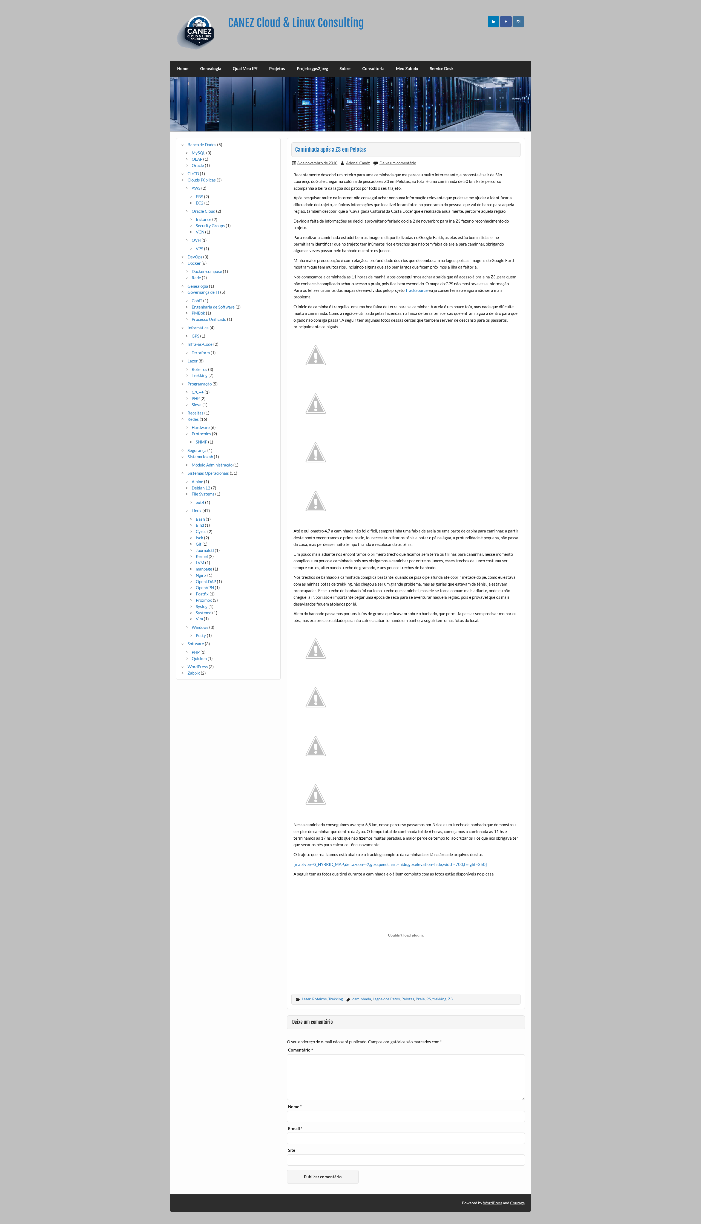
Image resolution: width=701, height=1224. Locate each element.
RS (428, 999)
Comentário (300, 1050)
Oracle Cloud (203, 211)
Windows (200, 627)
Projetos (277, 68)
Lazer (306, 999)
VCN (200, 231)
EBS (199, 196)
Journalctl (205, 550)
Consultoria (373, 68)
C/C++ (198, 392)
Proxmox (204, 600)
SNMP (201, 441)
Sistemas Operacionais (208, 473)
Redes (193, 419)
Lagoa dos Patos (386, 999)
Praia (420, 999)
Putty (201, 635)
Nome (295, 1107)
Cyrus (201, 531)
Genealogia (210, 68)
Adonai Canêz (358, 162)
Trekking (335, 999)
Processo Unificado (209, 319)
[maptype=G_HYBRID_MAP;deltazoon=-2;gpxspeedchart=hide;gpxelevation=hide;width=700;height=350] (390, 864)
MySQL (198, 152)
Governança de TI (203, 292)
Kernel (202, 556)
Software (196, 643)
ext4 (200, 502)
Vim (199, 618)
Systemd (203, 612)
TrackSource (416, 290)
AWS (196, 188)
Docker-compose (207, 271)
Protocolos (201, 433)
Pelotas (407, 999)
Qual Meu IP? (245, 68)
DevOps (195, 256)
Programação (200, 383)
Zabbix (194, 672)
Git (199, 544)
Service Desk (441, 68)
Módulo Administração (212, 464)
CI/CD (193, 173)
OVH (196, 240)
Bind (200, 525)
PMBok (198, 312)
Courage (517, 1202)
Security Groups (210, 225)
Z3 (450, 999)
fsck (199, 537)
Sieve (197, 404)
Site (291, 1150)
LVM (200, 562)
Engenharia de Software (213, 306)
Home (182, 68)
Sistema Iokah (200, 456)
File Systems (203, 493)
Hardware (201, 427)
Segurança (197, 450)
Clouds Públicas (202, 179)
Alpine (197, 481)
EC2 (199, 202)
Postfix (202, 593)
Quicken (199, 658)
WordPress (198, 666)
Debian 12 (201, 487)
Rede (196, 277)
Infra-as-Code (200, 344)
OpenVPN (205, 587)
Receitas (195, 412)
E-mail (295, 1129)
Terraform (201, 352)
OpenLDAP (206, 581)
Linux (197, 510)
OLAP (197, 159)
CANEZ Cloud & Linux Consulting (296, 23)
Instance (203, 219)
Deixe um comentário (398, 162)
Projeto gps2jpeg (312, 68)
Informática (198, 327)
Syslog (202, 606)
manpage (204, 568)
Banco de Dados (202, 144)
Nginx (201, 575)
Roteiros (319, 999)
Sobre (345, 68)
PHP (196, 398)
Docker (194, 263)
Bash (200, 519)
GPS (195, 335)
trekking (439, 999)
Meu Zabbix (407, 68)
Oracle (198, 165)
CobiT (197, 300)
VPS (199, 248)
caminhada (361, 999)
